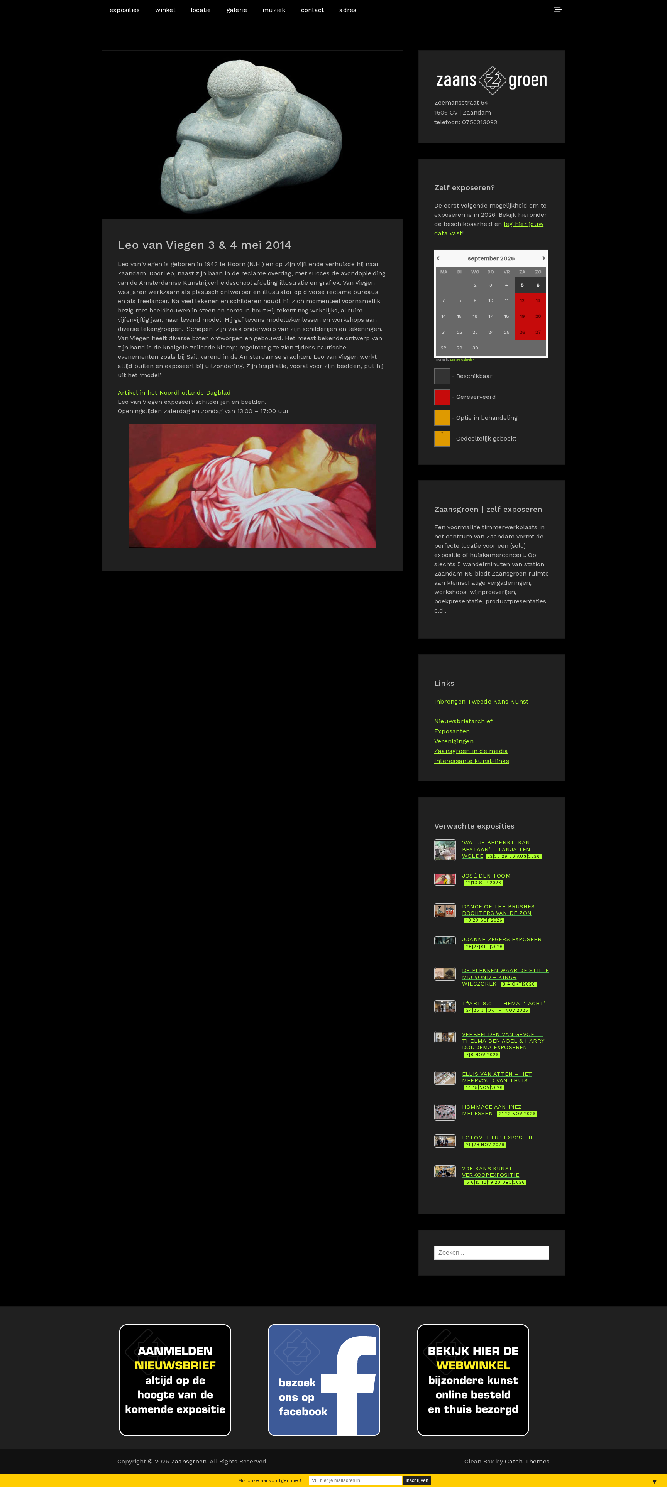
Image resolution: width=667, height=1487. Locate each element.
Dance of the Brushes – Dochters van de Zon (501, 913)
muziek (273, 10)
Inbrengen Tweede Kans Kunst (481, 701)
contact (312, 10)
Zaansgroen (189, 1461)
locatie (201, 10)
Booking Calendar (462, 359)
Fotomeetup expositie (498, 1140)
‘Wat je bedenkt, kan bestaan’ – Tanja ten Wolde (501, 849)
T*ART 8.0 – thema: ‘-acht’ (504, 1006)
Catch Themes (527, 1461)
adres (347, 10)
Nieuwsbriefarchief (463, 721)
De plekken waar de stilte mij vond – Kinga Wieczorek (505, 977)
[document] (491, 347)
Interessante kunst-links (471, 761)
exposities (125, 10)
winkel (165, 10)
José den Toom (486, 879)
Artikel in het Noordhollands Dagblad (174, 392)
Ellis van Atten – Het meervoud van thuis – (497, 1080)
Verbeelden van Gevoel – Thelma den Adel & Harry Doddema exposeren (503, 1044)
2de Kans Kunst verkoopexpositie (493, 1175)
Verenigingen (454, 741)
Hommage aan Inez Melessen (499, 1110)
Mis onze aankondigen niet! (269, 1480)
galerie (237, 10)
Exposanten (452, 731)
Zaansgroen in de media (471, 750)
